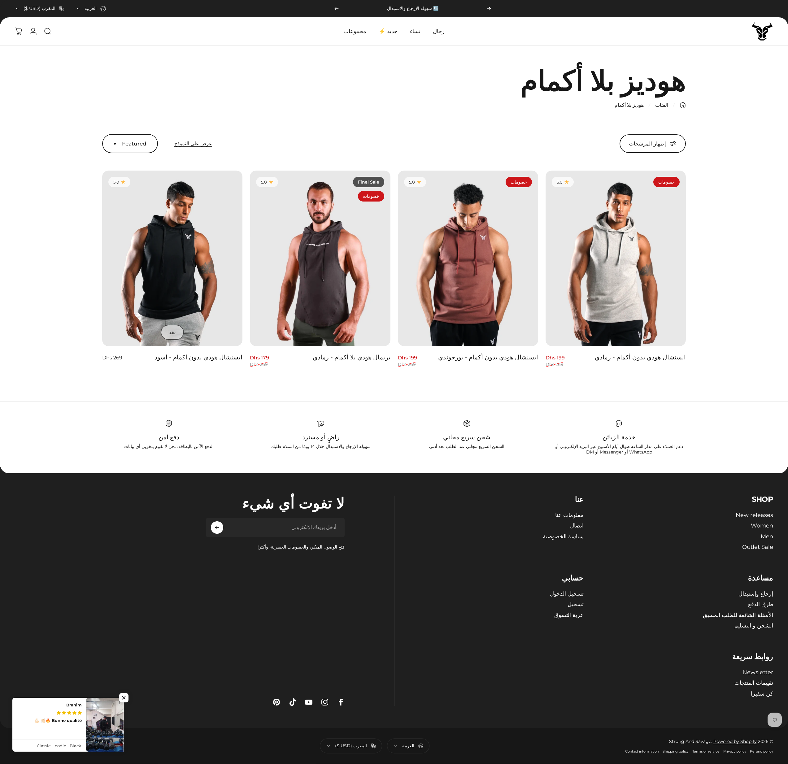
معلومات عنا (569, 515)
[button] (123, 697)
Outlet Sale (757, 547)
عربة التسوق (569, 615)
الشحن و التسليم (753, 625)
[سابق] (489, 8)
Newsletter (757, 672)
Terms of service (706, 751)
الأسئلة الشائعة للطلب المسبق (738, 615)
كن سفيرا (762, 693)
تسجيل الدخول (567, 593)
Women (762, 525)
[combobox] (91, 8)
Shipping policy (676, 751)
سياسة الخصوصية (563, 536)
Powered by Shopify (735, 741)
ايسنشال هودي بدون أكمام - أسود (198, 357)
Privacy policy (734, 751)
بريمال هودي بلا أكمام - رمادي (351, 357)
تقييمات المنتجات (753, 682)
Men (767, 536)
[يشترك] (217, 527)
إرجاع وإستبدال (755, 593)
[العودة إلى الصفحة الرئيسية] (683, 105)
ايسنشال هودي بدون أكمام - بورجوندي (488, 357)
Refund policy (761, 751)
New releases (754, 515)
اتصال (577, 525)
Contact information (642, 751)
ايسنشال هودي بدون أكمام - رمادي (640, 357)
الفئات (661, 105)
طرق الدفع (760, 604)
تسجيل (576, 604)
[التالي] (336, 8)
